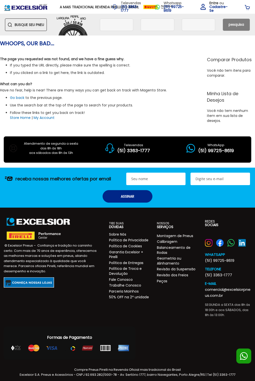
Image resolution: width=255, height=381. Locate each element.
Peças (162, 281)
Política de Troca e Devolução (125, 271)
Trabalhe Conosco (125, 285)
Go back (17, 97)
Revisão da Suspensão (176, 269)
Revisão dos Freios (172, 275)
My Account (44, 117)
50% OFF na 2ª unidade (129, 297)
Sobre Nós (117, 234)
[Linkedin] (242, 243)
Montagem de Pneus (175, 235)
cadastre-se (218, 8)
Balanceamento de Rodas (174, 250)
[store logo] (26, 6)
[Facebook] (220, 243)
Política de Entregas (126, 262)
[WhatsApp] (231, 243)
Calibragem (167, 241)
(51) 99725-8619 (219, 260)
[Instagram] (208, 243)
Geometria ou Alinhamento (169, 261)
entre (213, 2)
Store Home (20, 117)
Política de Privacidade (128, 240)
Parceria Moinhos (124, 291)
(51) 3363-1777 (218, 275)
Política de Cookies (125, 246)
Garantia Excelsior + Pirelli (126, 255)
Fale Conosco (121, 279)
